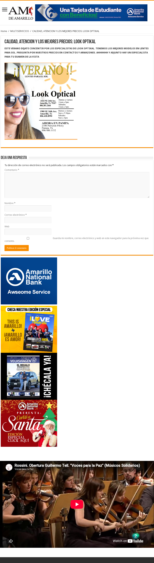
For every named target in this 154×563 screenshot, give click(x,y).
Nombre (10, 203)
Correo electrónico (16, 214)
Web (7, 226)
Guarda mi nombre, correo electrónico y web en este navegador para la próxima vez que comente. (77, 239)
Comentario (12, 169)
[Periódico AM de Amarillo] (77, 12)
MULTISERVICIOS (19, 31)
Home (4, 31)
